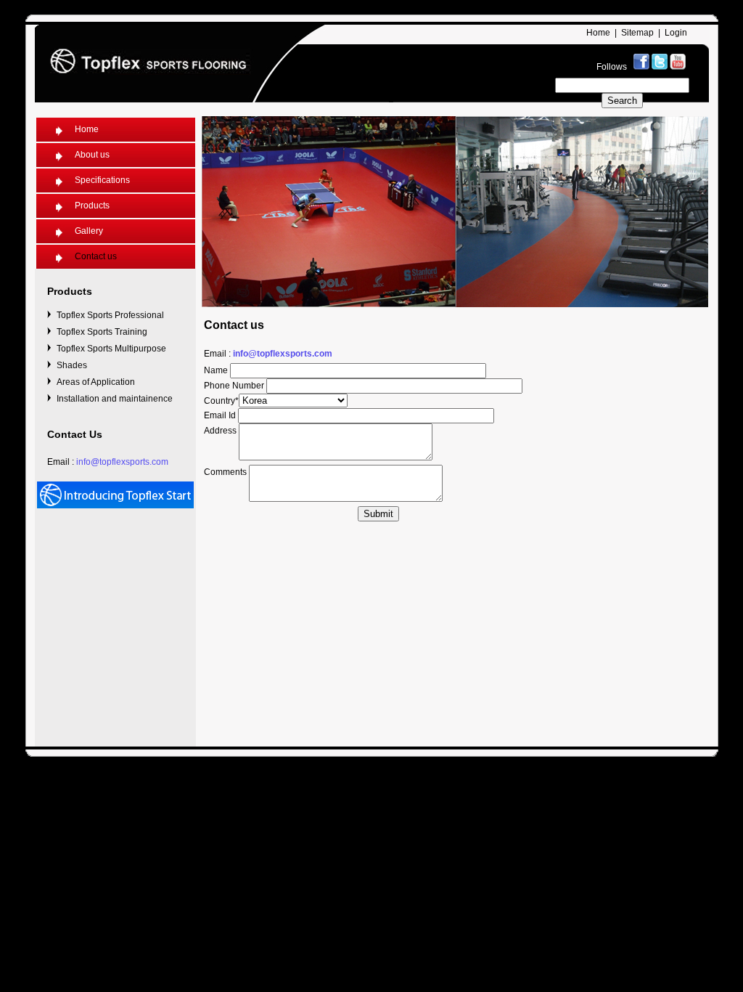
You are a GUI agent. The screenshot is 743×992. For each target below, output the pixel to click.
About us (92, 155)
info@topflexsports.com (122, 462)
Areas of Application (96, 382)
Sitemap (637, 33)
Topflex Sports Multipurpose (111, 348)
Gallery (89, 231)
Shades (72, 365)
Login (676, 33)
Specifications (102, 180)
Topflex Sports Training (102, 332)
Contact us (96, 256)
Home (598, 33)
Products (92, 205)
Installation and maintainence (115, 399)
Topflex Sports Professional (110, 315)
